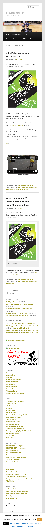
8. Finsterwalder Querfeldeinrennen (18, 313)
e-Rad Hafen (10, 406)
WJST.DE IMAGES (12, 462)
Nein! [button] (5, 523)
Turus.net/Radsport (12, 459)
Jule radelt (9, 377)
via (7, 143)
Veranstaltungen (28, 185)
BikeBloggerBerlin (12, 326)
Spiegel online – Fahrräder (15, 429)
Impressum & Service (12, 39)
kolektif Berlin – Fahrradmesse (16, 476)
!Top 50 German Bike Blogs (15, 401)
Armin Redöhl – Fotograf (14, 446)
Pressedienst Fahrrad (13, 422)
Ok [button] (39, 519)
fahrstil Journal (11, 413)
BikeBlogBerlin (15, 12)
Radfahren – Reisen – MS (14, 426)
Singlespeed (33, 187)
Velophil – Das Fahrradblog (15, 393)
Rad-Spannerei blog (12, 424)
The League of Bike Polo (16, 125)
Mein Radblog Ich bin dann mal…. (17, 493)
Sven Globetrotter (12, 498)
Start (7, 34)
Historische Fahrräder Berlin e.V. (17, 474)
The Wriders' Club (12, 435)
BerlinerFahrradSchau (13, 472)
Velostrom (9, 438)
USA (7, 189)
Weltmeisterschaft (15, 189)
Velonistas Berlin (11, 391)
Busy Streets (10, 373)
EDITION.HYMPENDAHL (14, 452)
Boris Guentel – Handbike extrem (17, 491)
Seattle (26, 187)
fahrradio (9, 408)
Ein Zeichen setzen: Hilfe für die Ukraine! (19, 304)
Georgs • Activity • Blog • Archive (17, 415)
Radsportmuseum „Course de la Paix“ (19, 479)
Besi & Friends (16, 34)
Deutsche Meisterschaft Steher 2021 (18, 315)
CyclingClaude (11, 403)
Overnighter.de (11, 419)
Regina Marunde (11, 386)
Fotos (25, 34)
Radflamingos (10, 384)
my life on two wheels (13, 379)
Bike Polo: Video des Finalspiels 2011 (17, 54)
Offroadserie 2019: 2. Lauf (29, 326)
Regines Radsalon (12, 389)
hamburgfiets (10, 375)
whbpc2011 (25, 189)
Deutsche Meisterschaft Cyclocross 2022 (19, 309)
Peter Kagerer (10, 496)
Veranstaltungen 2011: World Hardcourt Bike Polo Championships (18, 201)
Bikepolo (20, 185)
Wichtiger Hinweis (12, 302)
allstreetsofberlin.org (13, 489)
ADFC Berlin (10, 469)
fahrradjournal (10, 410)
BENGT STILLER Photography (16, 448)
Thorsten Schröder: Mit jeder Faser (23, 323)
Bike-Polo (21, 187)
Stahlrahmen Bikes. (12, 433)
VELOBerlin (10, 481)
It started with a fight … (14, 417)
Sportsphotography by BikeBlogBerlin (19, 431)
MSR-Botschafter (27, 39)
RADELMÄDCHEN (12, 382)
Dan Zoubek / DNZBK (13, 450)
